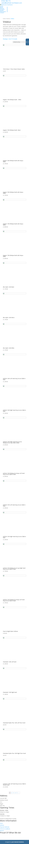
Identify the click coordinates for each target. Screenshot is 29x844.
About (1, 7)
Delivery (2, 825)
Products (2, 9)
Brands (2, 10)
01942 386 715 (6, 1)
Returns (2, 830)
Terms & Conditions (5, 829)
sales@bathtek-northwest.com (11, 3)
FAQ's (1, 823)
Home (1, 6)
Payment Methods (4, 827)
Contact (2, 12)
